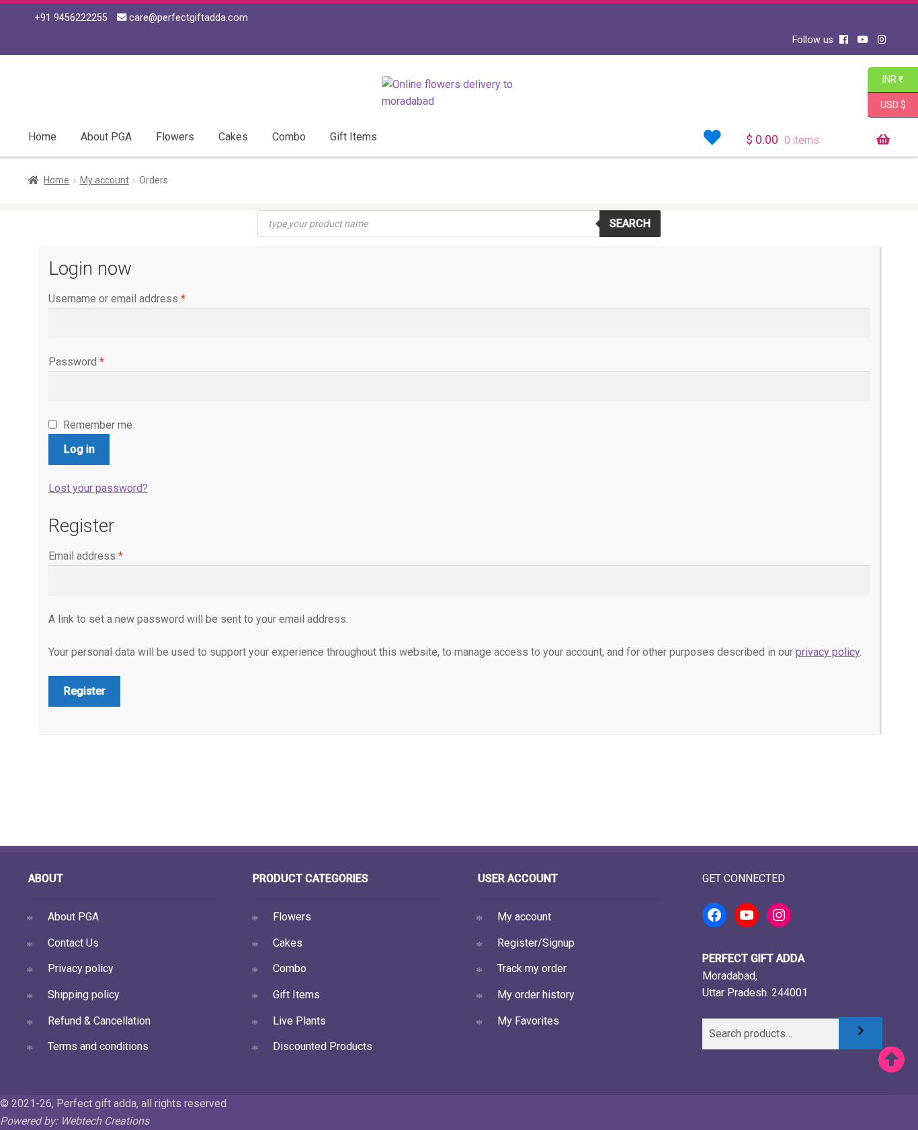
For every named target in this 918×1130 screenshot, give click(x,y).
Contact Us (73, 943)
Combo (289, 136)
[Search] (860, 1033)
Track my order (532, 968)
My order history (536, 994)
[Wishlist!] (712, 138)
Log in (79, 449)
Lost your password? (98, 488)
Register (85, 691)
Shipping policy (84, 994)
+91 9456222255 (70, 18)
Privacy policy (81, 968)
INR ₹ (885, 79)
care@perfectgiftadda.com (187, 18)
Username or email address (116, 298)
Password (76, 361)
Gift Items (353, 136)
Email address (85, 556)
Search (630, 223)
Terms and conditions (98, 1046)
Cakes (233, 136)
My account (104, 180)
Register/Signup (536, 943)
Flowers (175, 136)
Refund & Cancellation (99, 1020)
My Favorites (528, 1020)
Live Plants (299, 1020)
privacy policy (828, 652)
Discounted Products (322, 1046)
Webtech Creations (104, 1121)
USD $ (893, 104)
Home (42, 136)
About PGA (106, 136)
